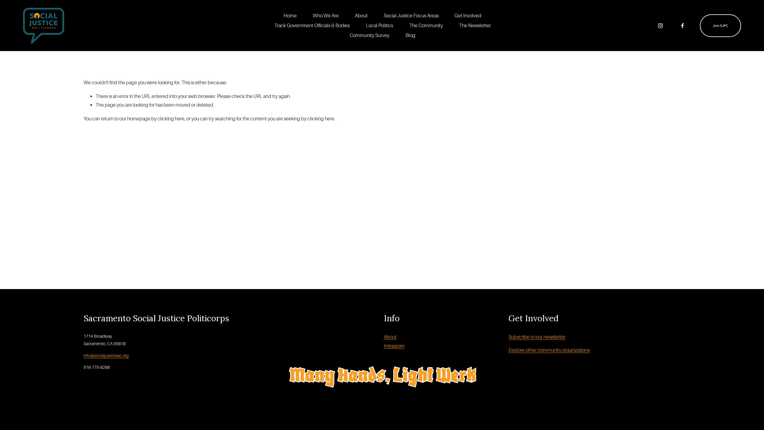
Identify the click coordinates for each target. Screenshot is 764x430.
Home (290, 16)
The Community (426, 25)
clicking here (171, 119)
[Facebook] (683, 26)
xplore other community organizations (550, 350)
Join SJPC (720, 25)
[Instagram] (660, 26)
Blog (410, 35)
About (361, 16)
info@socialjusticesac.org (106, 355)
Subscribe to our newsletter (537, 337)
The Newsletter (475, 25)
